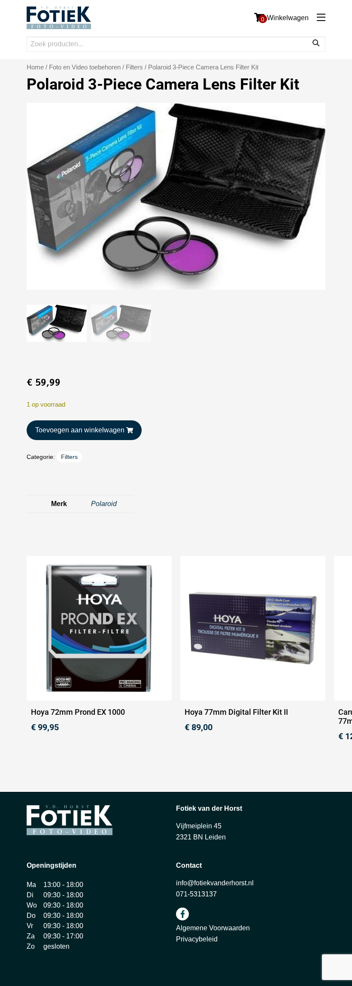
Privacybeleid (197, 939)
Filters (134, 67)
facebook (182, 914)
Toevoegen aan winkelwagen (79, 430)
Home (35, 67)
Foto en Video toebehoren (85, 67)
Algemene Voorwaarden (213, 928)
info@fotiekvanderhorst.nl (215, 883)
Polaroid (104, 503)
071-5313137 (196, 894)
